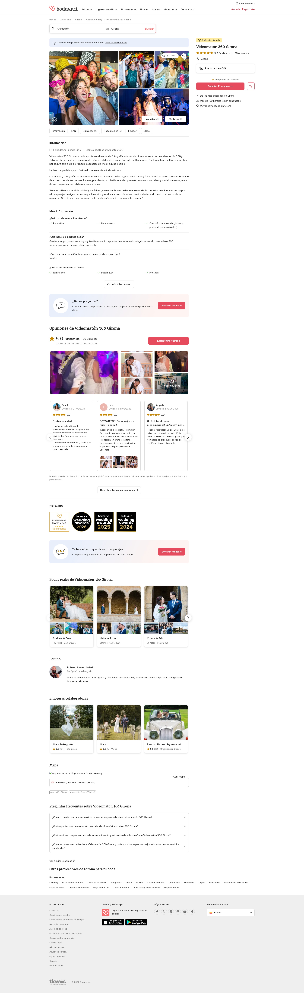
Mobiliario (189, 882)
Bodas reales (113, 131)
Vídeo (129, 882)
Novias (144, 9)
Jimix (103, 744)
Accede (235, 9)
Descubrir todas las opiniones (117, 490)
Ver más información (119, 284)
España (218, 912)
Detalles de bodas (97, 882)
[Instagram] (178, 912)
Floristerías (214, 882)
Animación (65, 19)
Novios (156, 9)
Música (139, 882)
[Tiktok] (192, 912)
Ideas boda (170, 9)
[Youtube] (185, 912)
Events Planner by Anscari (164, 744)
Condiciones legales (59, 915)
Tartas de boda (121, 887)
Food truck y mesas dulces (146, 887)
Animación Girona (58, 792)
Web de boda (56, 965)
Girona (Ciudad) (94, 19)
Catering (53, 882)
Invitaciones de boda (72, 882)
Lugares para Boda (106, 9)
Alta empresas (56, 947)
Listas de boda (56, 887)
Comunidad (187, 9)
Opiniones (90, 131)
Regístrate (248, 9)
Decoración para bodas (236, 882)
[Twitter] (164, 912)
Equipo (132, 131)
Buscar (149, 28)
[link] (71, 616)
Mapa (147, 131)
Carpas (201, 882)
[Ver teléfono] (251, 86)
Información (58, 131)
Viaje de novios (101, 887)
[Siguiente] (188, 437)
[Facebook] (157, 912)
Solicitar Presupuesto (220, 86)
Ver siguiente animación (62, 861)
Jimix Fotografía (63, 744)
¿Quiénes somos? (58, 951)
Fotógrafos (116, 882)
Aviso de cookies (58, 928)
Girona (78, 19)
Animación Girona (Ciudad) (82, 792)
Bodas (53, 19)
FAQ (73, 131)
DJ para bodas (171, 887)
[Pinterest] (171, 912)
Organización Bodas (79, 887)
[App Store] (113, 925)
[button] (119, 305)
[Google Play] (136, 925)
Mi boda (87, 9)
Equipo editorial (57, 956)
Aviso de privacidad (59, 924)
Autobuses (174, 882)
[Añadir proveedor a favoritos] (183, 55)
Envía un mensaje (172, 305)
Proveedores (128, 9)
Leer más (63, 449)
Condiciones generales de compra (67, 919)
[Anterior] (50, 437)
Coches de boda (156, 882)
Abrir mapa (179, 776)
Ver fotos (175, 119)
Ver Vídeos (152, 119)
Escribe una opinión (168, 340)
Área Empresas (246, 3)
